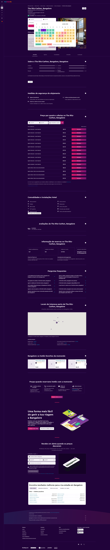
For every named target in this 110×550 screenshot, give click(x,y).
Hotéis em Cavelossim (33, 495)
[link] (57, 397)
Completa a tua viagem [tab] (64, 488)
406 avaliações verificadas (40, 15)
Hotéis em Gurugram (33, 502)
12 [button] (50, 32)
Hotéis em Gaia (60, 497)
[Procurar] (1, 8)
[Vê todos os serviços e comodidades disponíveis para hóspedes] (85, 197)
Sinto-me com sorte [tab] (54, 488)
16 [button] (42, 35)
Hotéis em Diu (59, 500)
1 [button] (39, 30)
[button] (2, 2)
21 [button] (36, 38)
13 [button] (53, 32)
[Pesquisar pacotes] (1, 12)
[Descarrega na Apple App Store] (80, 532)
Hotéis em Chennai (60, 502)
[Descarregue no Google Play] (80, 530)
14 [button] (36, 35)
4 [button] (47, 30)
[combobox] (43, 457)
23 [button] (42, 38)
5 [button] (50, 30)
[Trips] (1, 18)
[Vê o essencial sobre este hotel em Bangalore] (85, 61)
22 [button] (39, 38)
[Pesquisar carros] (1, 10)
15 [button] (39, 35)
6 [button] (59, 32)
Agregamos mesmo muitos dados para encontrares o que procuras (43, 517)
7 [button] (36, 32)
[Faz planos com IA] (1, 15)
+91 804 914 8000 (31, 14)
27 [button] (53, 38)
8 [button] (39, 32)
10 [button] (44, 32)
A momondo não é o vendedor (35, 515)
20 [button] (53, 35)
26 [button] (50, 38)
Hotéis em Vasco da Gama (34, 497)
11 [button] (47, 32)
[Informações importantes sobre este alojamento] (85, 243)
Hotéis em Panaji (60, 495)
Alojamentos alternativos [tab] (43, 488)
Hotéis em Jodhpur (32, 500)
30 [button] (42, 41)
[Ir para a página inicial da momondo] (8, 1)
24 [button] (44, 38)
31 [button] (70, 41)
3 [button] (70, 30)
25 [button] (47, 38)
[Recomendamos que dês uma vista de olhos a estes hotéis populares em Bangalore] (85, 356)
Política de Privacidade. (50, 473)
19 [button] (50, 35)
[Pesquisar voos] (1, 5)
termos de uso (43, 473)
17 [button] (44, 35)
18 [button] (47, 35)
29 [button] (39, 41)
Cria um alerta (74, 389)
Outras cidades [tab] (33, 488)
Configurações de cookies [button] (33, 185)
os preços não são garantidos (54, 512)
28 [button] (36, 41)
